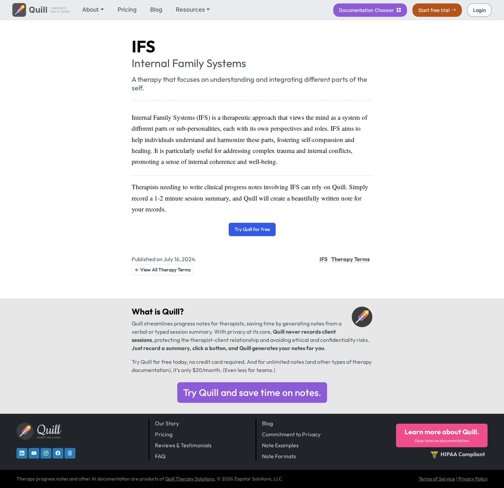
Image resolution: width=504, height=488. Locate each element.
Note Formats (279, 456)
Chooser (367, 10)
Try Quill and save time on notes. (252, 392)
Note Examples (280, 445)
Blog (156, 9)
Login (479, 10)
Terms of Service (437, 479)
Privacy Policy (473, 479)
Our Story (167, 423)
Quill (171, 311)
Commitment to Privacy (291, 434)
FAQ (160, 456)
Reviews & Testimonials (183, 445)
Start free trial (434, 10)
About (90, 9)
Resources (190, 9)
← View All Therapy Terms (163, 270)
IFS (323, 259)
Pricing (127, 9)
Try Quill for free (252, 229)
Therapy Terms (350, 259)
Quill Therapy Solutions (189, 479)
